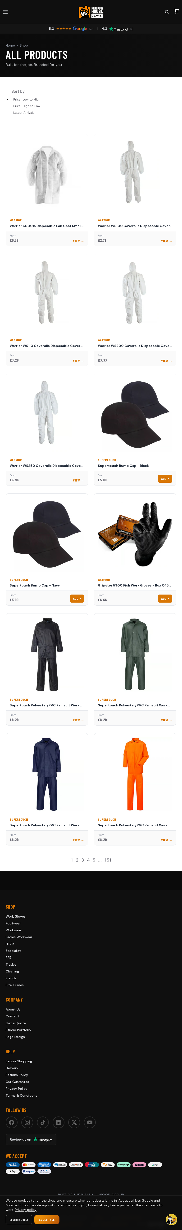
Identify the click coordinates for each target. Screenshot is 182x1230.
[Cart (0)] (177, 11)
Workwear (13, 930)
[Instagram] (27, 1122)
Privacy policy (25, 1210)
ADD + (165, 479)
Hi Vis (10, 944)
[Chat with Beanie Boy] (171, 1219)
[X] (74, 1122)
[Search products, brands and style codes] (166, 11)
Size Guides (15, 985)
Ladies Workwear (19, 937)
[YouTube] (90, 1122)
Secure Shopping (19, 1061)
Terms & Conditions (21, 1095)
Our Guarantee (17, 1082)
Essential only (19, 1219)
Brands (11, 978)
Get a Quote (16, 1023)
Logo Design (15, 1037)
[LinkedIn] (58, 1122)
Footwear (13, 923)
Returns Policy (17, 1075)
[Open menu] (5, 12)
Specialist (13, 951)
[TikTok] (43, 1122)
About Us (13, 1009)
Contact (12, 1016)
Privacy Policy (16, 1088)
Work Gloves (16, 916)
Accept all (47, 1219)
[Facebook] (12, 1122)
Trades (11, 964)
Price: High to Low (27, 106)
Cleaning (12, 971)
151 (108, 860)
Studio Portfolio (18, 1030)
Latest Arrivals (23, 112)
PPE (8, 957)
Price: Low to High (27, 99)
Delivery (12, 1068)
